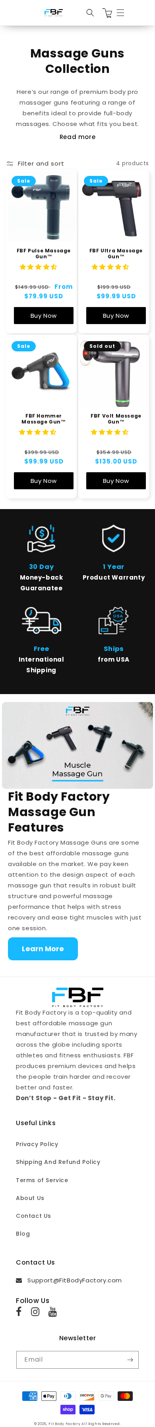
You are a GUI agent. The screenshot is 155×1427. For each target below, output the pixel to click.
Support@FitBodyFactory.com (72, 1280)
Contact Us (33, 1216)
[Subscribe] (130, 1360)
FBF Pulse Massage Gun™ (44, 254)
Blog (23, 1234)
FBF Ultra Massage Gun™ (116, 254)
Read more (77, 137)
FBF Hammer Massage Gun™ (43, 419)
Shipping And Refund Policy (58, 1162)
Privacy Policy (37, 1144)
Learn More (43, 949)
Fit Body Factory (64, 1423)
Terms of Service (42, 1180)
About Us (30, 1198)
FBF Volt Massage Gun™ (116, 419)
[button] (90, 12)
